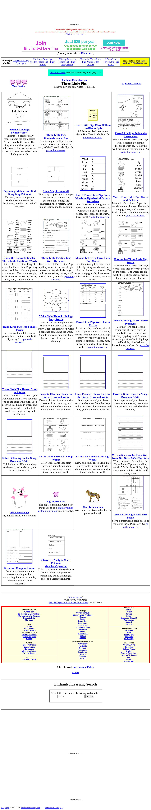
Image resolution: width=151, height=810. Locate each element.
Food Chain (82, 625)
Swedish (128, 624)
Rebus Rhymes (29, 637)
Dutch (128, 610)
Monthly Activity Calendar (29, 616)
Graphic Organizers (129, 653)
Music (128, 659)
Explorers (129, 630)
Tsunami (82, 656)
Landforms (82, 652)
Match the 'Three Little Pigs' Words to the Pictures (90, 62)
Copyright (5, 807)
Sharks (83, 636)
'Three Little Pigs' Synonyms (21, 61)
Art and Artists (129, 645)
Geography (129, 635)
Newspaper (29, 649)
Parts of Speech (29, 653)
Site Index (29, 620)
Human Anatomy (83, 627)
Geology (82, 648)
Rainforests (83, 634)
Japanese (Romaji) (129, 618)
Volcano (82, 658)
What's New (29, 612)
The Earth (83, 646)
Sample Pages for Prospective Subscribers (68, 602)
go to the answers (55, 150)
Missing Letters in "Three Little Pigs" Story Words (67, 62)
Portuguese (129, 620)
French (129, 612)
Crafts (29, 626)
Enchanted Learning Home (29, 614)
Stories (29, 639)
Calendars (129, 647)
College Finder (129, 649)
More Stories (18, 86)
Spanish (128, 622)
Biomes (82, 617)
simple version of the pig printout (55, 509)
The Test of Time (29, 659)
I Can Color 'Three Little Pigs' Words (111, 62)
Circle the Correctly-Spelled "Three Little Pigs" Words (42, 62)
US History (128, 639)
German (128, 614)
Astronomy (82, 644)
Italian (128, 616)
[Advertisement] (75, 12)
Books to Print (29, 618)
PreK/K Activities (29, 635)
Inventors (129, 637)
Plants (82, 631)
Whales (83, 638)
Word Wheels (128, 661)
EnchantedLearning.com (74, 80)
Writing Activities (29, 651)
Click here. (87, 53)
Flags (129, 633)
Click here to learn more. (75, 34)
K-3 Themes (29, 628)
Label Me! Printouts (129, 655)
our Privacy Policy (83, 666)
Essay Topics (29, 647)
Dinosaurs (82, 623)
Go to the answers (99, 216)
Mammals (83, 629)
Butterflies (82, 621)
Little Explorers (29, 630)
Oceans (82, 654)
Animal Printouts (83, 613)
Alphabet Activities (131, 83)
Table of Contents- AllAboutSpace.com (135, 62)
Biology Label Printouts (82, 615)
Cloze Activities (29, 645)
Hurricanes (82, 650)
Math (129, 657)
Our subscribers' (57, 72)
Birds (82, 619)
